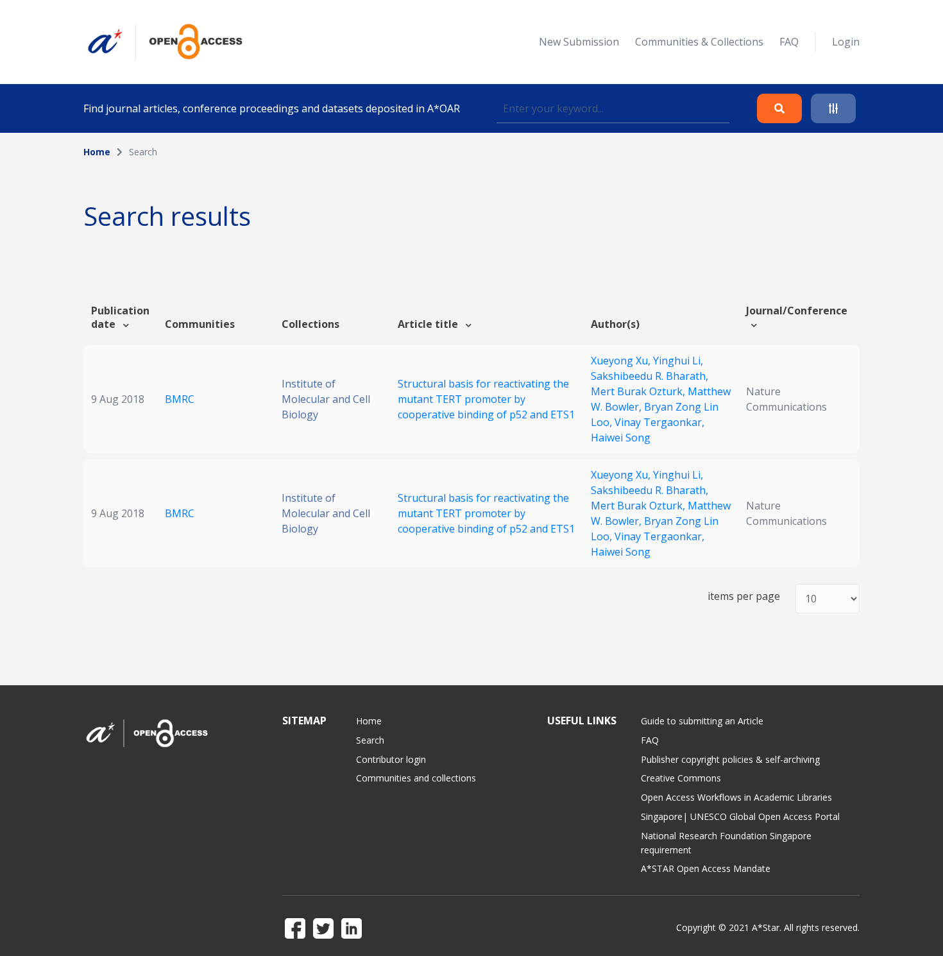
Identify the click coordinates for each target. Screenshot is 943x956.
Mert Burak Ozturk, (639, 391)
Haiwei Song (620, 438)
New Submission (579, 42)
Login (846, 42)
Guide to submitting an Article (702, 721)
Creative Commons (681, 778)
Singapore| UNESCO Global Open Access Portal (740, 816)
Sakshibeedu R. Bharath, (649, 376)
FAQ (789, 42)
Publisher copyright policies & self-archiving (730, 759)
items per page (744, 596)
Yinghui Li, (678, 361)
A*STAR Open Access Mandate (705, 868)
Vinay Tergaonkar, (659, 422)
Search (370, 740)
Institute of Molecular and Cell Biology (326, 399)
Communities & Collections (699, 42)
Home (96, 152)
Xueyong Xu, (622, 361)
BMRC (179, 399)
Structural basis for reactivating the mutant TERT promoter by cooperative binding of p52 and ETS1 (486, 399)
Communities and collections (416, 778)
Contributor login (391, 759)
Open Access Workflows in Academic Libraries (736, 797)
